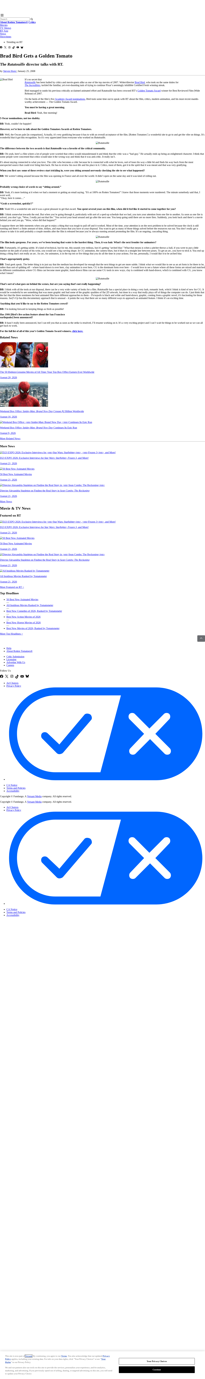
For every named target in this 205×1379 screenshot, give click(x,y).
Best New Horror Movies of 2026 (23, 622)
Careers (10, 665)
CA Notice (11, 785)
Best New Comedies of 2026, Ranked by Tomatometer (34, 611)
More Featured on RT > (12, 587)
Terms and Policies (15, 788)
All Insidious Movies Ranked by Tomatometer (29, 605)
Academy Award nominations (70, 99)
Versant (28, 1356)
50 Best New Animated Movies (22, 599)
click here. (77, 331)
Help (8, 648)
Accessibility (12, 791)
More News (6, 501)
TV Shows (5, 28)
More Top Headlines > (11, 633)
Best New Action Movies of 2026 (23, 616)
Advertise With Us (15, 662)
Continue (157, 1369)
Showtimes (5, 36)
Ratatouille (30, 82)
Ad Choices (12, 683)
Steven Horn (10, 71)
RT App (4, 30)
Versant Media (34, 796)
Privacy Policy (13, 686)
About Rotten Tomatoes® (19, 651)
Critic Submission (15, 656)
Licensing (11, 659)
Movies (4, 25)
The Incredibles (32, 85)
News (3, 33)
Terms (64, 1356)
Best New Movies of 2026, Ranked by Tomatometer (32, 628)
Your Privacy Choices (20, 782)
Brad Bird (140, 82)
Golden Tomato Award (149, 90)
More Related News (10, 438)
